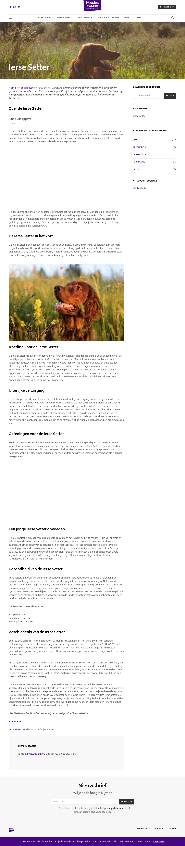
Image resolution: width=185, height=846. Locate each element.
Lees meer (158, 842)
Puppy (136, 169)
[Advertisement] (66, 178)
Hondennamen (84, 17)
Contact (138, 17)
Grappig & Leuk (141, 155)
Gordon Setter (93, 670)
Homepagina (44, 17)
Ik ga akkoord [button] (126, 842)
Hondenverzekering (108, 17)
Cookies (172, 829)
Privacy (159, 829)
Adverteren (143, 829)
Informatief (139, 162)
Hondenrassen (64, 17)
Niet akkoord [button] (144, 842)
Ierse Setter (15, 730)
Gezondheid (139, 147)
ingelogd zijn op (36, 754)
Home (12, 88)
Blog (126, 17)
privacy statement (114, 808)
